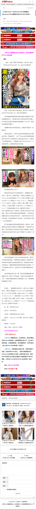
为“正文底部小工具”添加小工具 (18, 449)
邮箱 (5, 482)
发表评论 (30, 8)
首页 (4, 4)
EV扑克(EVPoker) (12, 331)
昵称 (5, 478)
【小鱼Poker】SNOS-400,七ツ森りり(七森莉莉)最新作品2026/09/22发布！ (26, 425)
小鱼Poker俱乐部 (10, 4)
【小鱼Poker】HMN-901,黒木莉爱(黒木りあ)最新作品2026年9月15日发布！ (26, 442)
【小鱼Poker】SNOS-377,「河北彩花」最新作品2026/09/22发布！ (9, 425)
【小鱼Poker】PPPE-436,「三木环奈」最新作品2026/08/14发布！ (8, 442)
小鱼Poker (7, 338)
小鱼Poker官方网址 (13, 365)
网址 (4, 486)
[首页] (33, 497)
